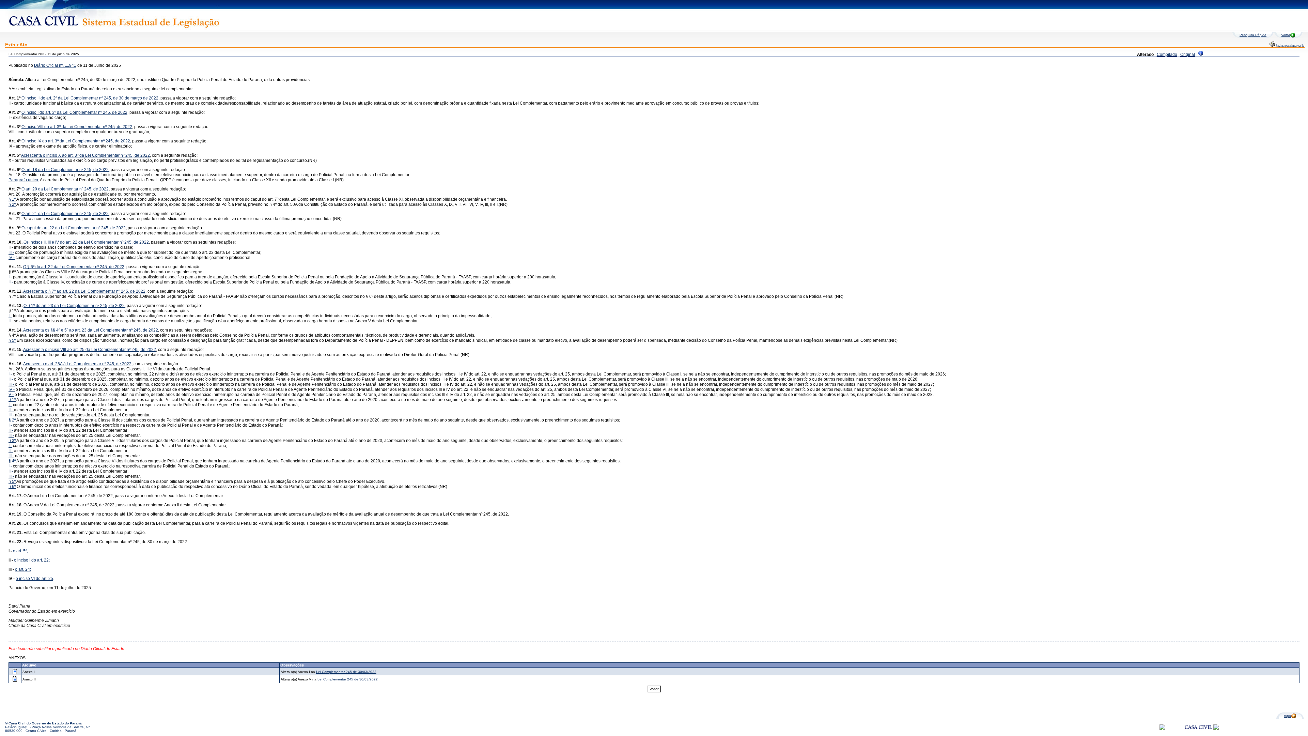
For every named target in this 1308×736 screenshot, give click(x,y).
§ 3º (12, 440)
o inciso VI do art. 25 (34, 578)
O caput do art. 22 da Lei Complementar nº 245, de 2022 (73, 228)
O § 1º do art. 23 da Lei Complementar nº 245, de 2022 (74, 305)
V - (11, 394)
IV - (12, 257)
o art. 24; (23, 569)
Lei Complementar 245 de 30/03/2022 (346, 672)
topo (1287, 716)
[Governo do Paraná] (1216, 729)
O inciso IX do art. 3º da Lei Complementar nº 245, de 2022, (76, 141)
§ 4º (12, 461)
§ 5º (12, 340)
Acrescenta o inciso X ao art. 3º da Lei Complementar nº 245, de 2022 (85, 155)
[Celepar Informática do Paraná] (1162, 729)
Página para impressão (1290, 45)
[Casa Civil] (1198, 733)
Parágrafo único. (24, 180)
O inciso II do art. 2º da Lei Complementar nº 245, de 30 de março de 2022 (89, 98)
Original (1187, 54)
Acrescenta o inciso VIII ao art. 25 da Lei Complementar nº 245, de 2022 (89, 349)
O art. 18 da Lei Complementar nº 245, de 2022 (65, 169)
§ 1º (12, 199)
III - (11, 252)
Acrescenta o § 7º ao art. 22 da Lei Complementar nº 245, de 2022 (84, 291)
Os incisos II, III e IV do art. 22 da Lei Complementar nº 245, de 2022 (86, 242)
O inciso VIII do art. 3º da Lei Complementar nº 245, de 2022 (76, 126)
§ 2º (12, 204)
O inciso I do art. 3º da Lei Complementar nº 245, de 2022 (74, 112)
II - (11, 282)
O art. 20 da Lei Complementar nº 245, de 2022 (65, 189)
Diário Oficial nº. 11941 (55, 65)
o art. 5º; (20, 551)
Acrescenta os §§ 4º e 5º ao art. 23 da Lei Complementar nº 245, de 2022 (90, 330)
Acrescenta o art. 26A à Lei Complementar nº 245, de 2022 (77, 364)
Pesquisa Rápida (1253, 35)
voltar (1285, 35)
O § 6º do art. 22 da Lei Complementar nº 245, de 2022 (73, 266)
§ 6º (12, 486)
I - (10, 277)
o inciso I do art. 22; (32, 560)
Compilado (1167, 54)
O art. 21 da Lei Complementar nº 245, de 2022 (65, 213)
